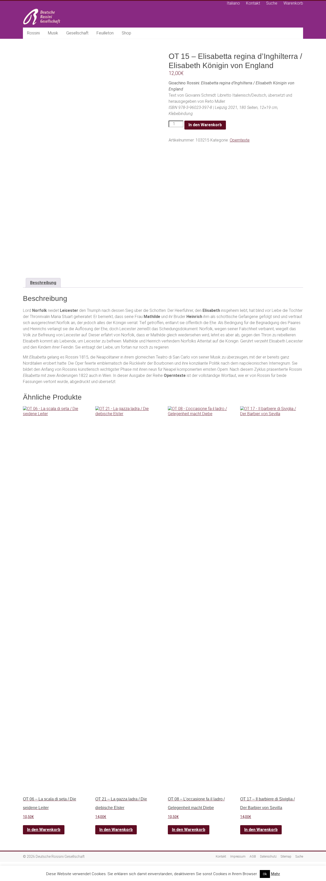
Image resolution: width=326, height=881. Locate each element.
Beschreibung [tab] (43, 282)
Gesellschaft (77, 33)
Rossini (33, 33)
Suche (271, 3)
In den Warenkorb (205, 124)
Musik (53, 33)
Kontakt (253, 3)
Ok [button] (265, 874)
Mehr (275, 874)
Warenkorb (293, 3)
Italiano (233, 3)
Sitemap (286, 856)
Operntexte (240, 140)
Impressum (238, 856)
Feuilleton (105, 33)
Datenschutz (268, 856)
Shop (126, 33)
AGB (253, 856)
